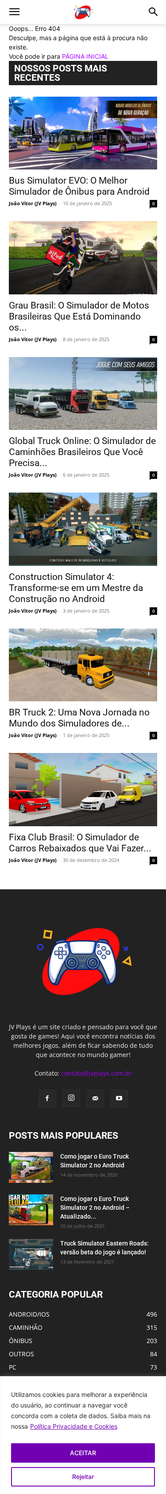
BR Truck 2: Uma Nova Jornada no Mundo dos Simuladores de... (79, 718)
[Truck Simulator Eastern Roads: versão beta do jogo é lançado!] (31, 1254)
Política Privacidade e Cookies (73, 1426)
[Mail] (95, 1098)
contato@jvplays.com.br (96, 1073)
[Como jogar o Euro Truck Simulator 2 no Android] (31, 1167)
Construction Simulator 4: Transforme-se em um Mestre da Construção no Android (76, 588)
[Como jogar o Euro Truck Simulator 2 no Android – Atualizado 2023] (31, 1209)
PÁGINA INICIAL (85, 56)
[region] (83, 1435)
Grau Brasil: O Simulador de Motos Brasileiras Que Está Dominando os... (79, 316)
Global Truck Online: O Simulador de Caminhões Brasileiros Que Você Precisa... (82, 452)
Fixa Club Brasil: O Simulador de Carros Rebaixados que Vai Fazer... (80, 843)
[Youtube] (119, 1098)
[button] (14, 12)
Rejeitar (83, 1476)
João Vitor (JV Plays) (33, 203)
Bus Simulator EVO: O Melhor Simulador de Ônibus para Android (79, 186)
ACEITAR (83, 1452)
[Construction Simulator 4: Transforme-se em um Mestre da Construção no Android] (83, 529)
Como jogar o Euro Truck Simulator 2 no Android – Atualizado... (95, 1207)
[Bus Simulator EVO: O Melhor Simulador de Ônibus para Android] (83, 133)
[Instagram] (71, 1098)
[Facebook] (47, 1098)
